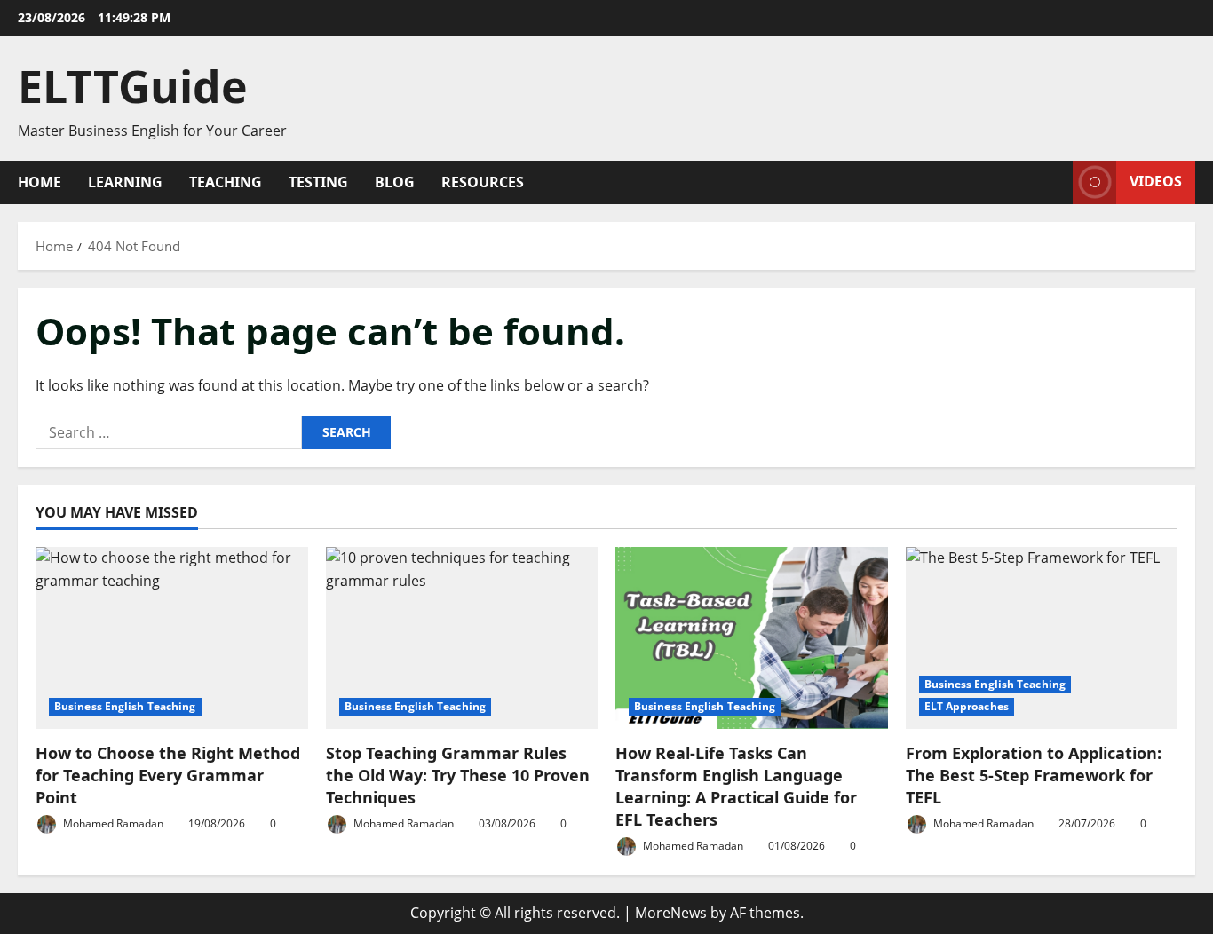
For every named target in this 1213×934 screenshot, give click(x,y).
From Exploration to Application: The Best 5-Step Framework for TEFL (1033, 775)
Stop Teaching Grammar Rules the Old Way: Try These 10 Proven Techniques (458, 775)
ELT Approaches (966, 706)
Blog (395, 182)
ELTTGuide (133, 86)
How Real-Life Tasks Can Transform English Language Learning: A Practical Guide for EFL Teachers (736, 786)
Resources (482, 182)
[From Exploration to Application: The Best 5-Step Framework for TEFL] (1042, 637)
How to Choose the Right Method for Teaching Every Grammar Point (168, 775)
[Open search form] (1054, 182)
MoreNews (671, 912)
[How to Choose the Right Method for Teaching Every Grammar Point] (172, 637)
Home (39, 182)
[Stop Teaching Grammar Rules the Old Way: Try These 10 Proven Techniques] (462, 637)
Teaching (225, 182)
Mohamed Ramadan (111, 823)
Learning (125, 182)
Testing (318, 182)
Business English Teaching (125, 706)
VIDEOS (1156, 181)
